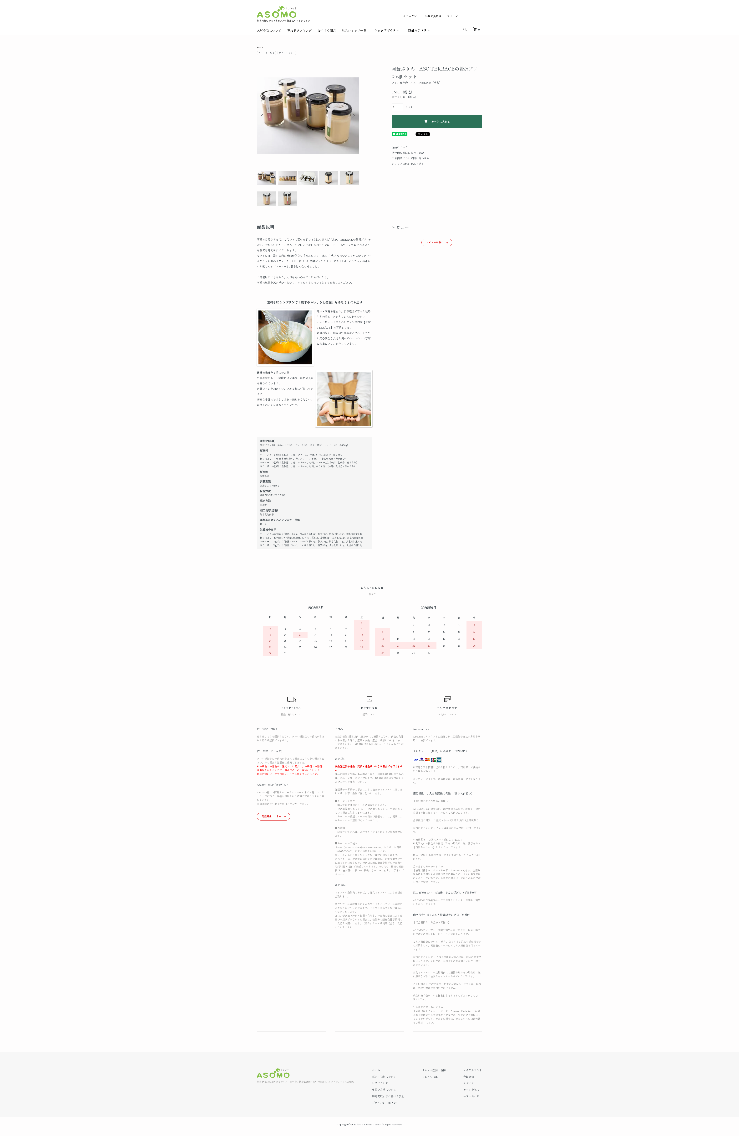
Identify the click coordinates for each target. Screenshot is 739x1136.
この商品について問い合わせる (410, 158)
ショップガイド (385, 30)
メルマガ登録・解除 (434, 1070)
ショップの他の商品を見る (408, 164)
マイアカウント (409, 16)
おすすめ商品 (327, 30)
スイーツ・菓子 (266, 52)
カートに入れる (440, 121)
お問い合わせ (471, 1096)
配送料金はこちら (271, 816)
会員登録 (468, 1077)
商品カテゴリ (417, 30)
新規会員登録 (433, 16)
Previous (263, 116)
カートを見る (471, 1090)
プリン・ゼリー (287, 52)
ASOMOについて (269, 30)
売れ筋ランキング (299, 30)
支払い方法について (384, 1090)
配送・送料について (384, 1077)
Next (353, 116)
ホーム (260, 47)
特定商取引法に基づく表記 (408, 153)
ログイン (452, 16)
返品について (400, 147)
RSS (424, 1077)
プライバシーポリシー (385, 1103)
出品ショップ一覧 (354, 30)
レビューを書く (434, 242)
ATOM (434, 1077)
